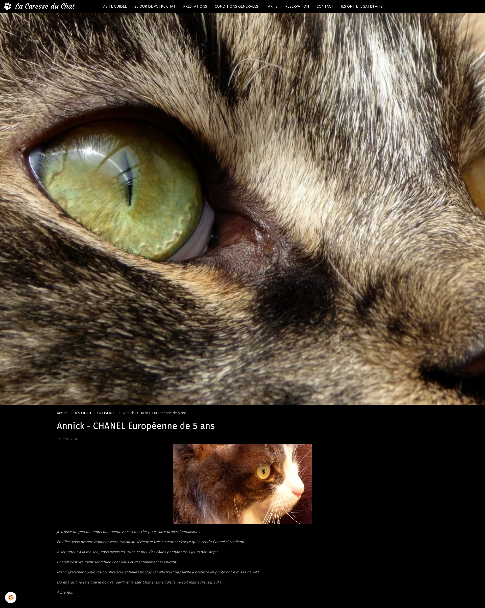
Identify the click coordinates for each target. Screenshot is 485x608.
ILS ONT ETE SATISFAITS (361, 6)
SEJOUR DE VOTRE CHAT (155, 6)
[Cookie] (10, 597)
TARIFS (272, 6)
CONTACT (325, 6)
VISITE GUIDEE (115, 6)
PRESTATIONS (195, 6)
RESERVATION (297, 6)
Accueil (62, 412)
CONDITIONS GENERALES (236, 6)
